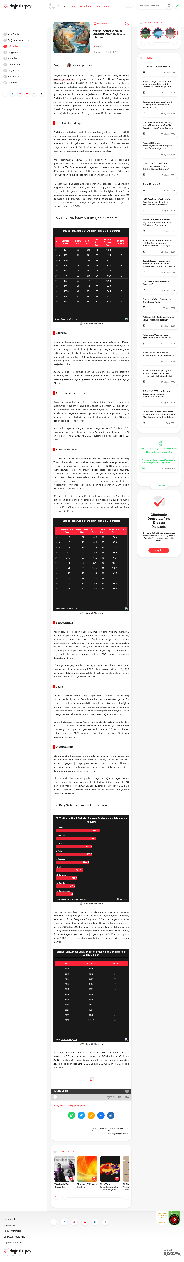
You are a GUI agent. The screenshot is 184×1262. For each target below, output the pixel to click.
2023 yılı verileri (64, 79)
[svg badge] (174, 1218)
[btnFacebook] (101, 1116)
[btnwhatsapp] (71, 1116)
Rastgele (161, 485)
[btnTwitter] (81, 1116)
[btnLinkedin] (111, 1116)
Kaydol (159, 550)
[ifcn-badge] (162, 1218)
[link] (25, 34)
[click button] (169, 6)
